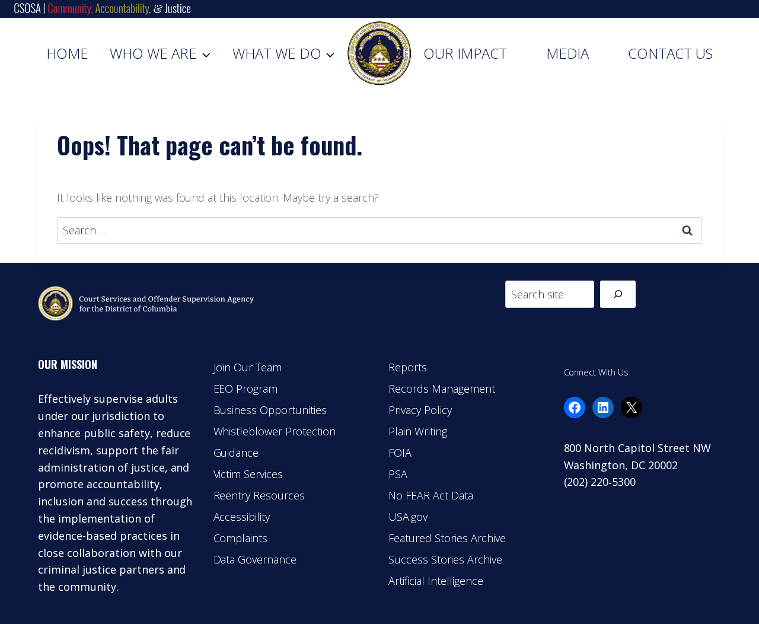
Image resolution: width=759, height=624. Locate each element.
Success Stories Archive (445, 559)
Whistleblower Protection (274, 431)
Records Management (441, 388)
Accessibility (241, 517)
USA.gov (408, 517)
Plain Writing (417, 431)
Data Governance (255, 559)
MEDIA (567, 53)
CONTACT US (670, 53)
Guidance (236, 452)
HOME (67, 53)
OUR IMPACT (465, 53)
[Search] (618, 294)
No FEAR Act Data (430, 495)
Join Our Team (247, 367)
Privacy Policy (420, 410)
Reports (407, 367)
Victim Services (248, 474)
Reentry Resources (259, 495)
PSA (397, 474)
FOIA (400, 452)
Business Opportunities (270, 410)
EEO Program (245, 388)
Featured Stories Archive (447, 538)
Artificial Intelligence (435, 581)
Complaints (240, 538)
